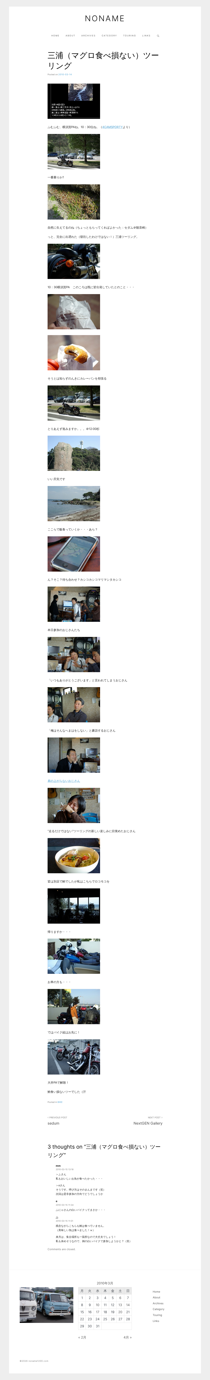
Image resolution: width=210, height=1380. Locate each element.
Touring (129, 35)
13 (120, 1305)
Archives (88, 35)
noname (105, 18)
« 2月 (82, 1337)
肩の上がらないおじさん (64, 781)
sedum (57, 1120)
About (70, 35)
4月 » (128, 1337)
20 (120, 1312)
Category (109, 35)
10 (97, 1305)
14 (128, 1305)
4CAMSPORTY (112, 127)
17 (97, 1312)
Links (146, 35)
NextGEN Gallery (148, 1120)
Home (55, 35)
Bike (60, 1102)
